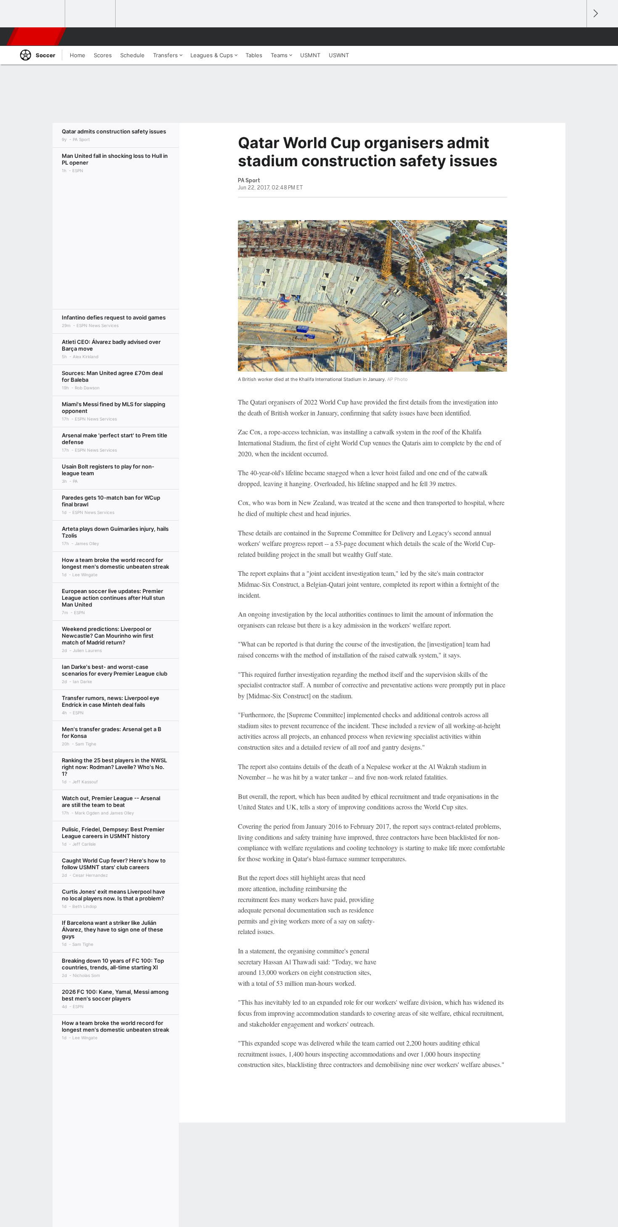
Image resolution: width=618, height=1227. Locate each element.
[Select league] (40, 14)
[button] (576, 36)
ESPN (37, 36)
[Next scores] (594, 13)
